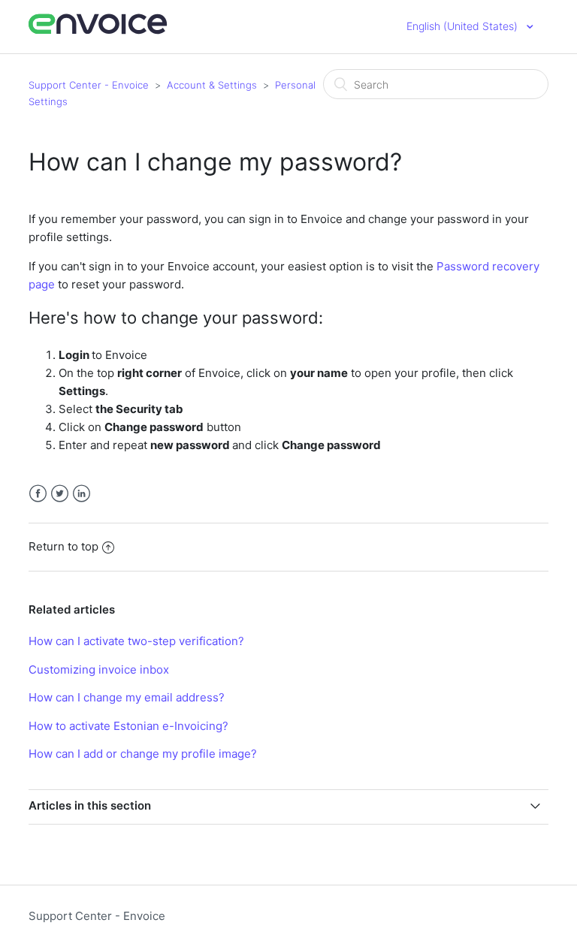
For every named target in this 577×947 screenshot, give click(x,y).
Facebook (38, 493)
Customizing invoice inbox (99, 669)
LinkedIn (81, 493)
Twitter (59, 493)
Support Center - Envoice (89, 85)
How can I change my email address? (127, 697)
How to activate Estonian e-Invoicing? (128, 726)
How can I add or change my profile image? (143, 753)
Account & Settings (212, 85)
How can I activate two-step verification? (136, 641)
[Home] (98, 32)
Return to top (63, 546)
